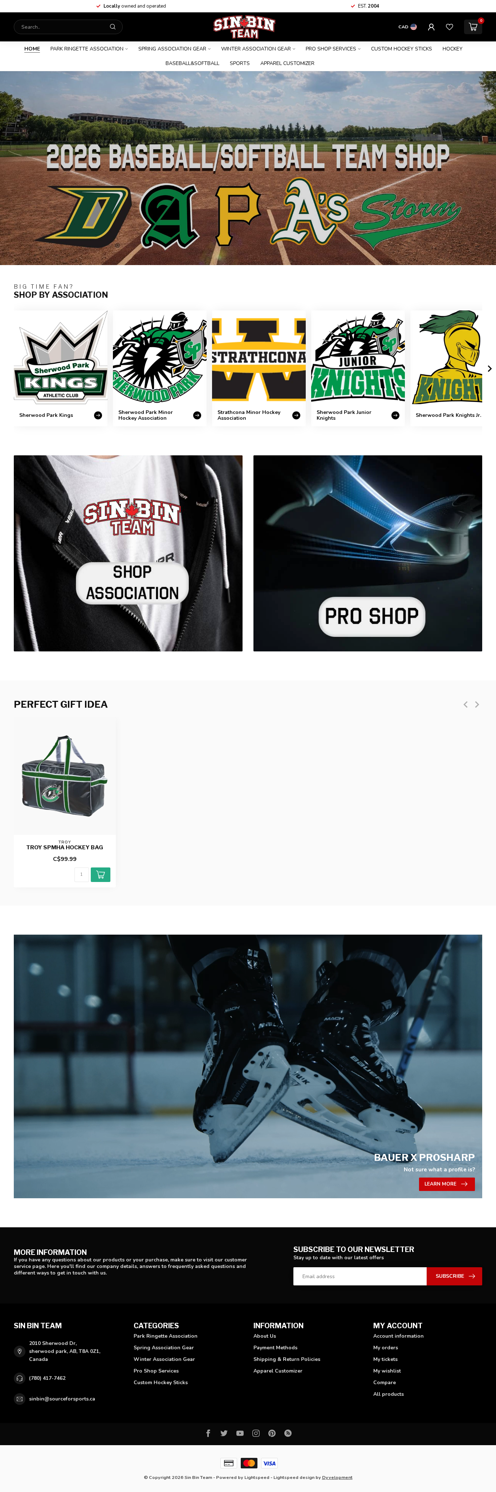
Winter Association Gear (256, 48)
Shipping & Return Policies (286, 1359)
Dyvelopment (337, 1477)
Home (32, 48)
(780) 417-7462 (47, 1378)
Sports (240, 63)
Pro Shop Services (331, 48)
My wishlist (387, 1370)
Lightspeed (256, 1477)
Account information (398, 1336)
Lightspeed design (293, 1477)
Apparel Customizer (287, 63)
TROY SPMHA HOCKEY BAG (64, 847)
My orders (385, 1347)
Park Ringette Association (86, 48)
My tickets (385, 1359)
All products (388, 1394)
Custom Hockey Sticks (401, 48)
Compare (384, 1382)
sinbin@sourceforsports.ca (62, 1398)
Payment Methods (275, 1347)
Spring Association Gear (172, 48)
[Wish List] (449, 27)
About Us (264, 1336)
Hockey (453, 48)
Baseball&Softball (192, 63)
